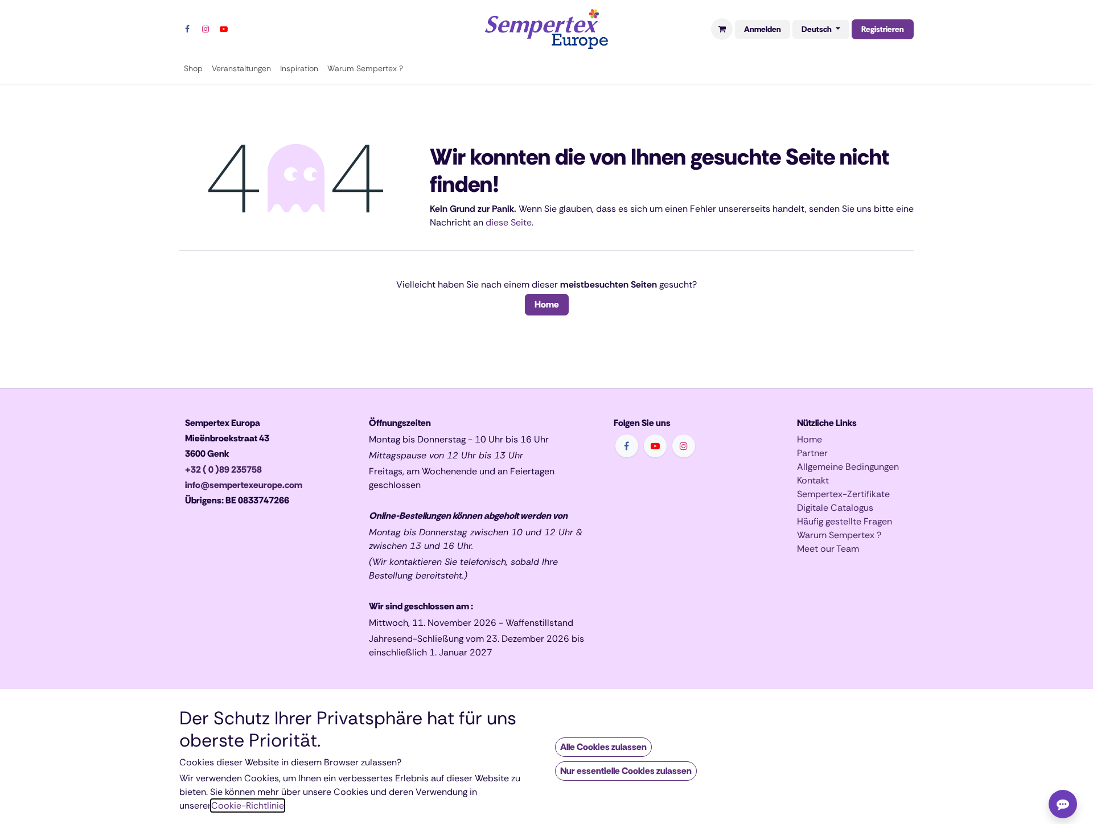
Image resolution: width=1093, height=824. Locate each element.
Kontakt (813, 480)
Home (547, 304)
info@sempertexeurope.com (243, 485)
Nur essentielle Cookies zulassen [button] (626, 771)
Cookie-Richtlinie (247, 805)
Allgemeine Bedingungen (848, 467)
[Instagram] (205, 29)
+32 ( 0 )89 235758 (223, 469)
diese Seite (509, 222)
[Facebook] (187, 29)
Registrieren (882, 29)
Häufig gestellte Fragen (844, 521)
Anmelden (762, 29)
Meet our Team (828, 549)
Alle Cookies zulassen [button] (603, 747)
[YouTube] (224, 29)
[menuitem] (193, 68)
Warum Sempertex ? (839, 535)
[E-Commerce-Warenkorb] (722, 29)
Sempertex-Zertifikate (843, 494)
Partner (812, 453)
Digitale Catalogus (835, 508)
